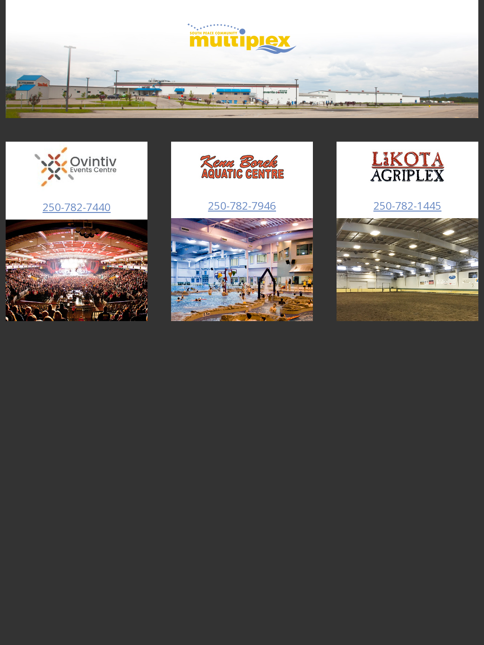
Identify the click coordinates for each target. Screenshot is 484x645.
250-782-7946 (242, 205)
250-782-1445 (407, 205)
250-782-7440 (77, 207)
